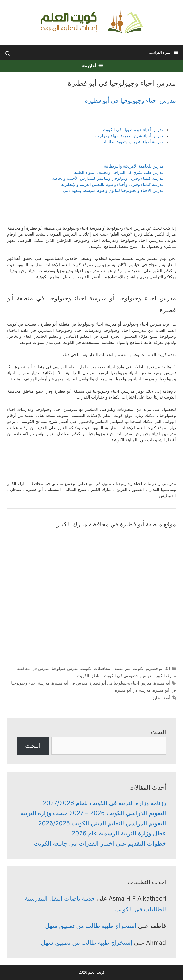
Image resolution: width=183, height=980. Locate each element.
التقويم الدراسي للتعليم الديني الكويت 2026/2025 (102, 823)
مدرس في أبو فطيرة (69, 683)
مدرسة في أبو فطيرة (133, 690)
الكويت (139, 668)
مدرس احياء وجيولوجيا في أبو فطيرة (130, 100)
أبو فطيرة (155, 668)
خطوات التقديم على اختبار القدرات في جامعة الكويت (100, 843)
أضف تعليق (160, 697)
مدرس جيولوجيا (65, 668)
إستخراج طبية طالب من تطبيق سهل (90, 925)
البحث (158, 732)
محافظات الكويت (95, 668)
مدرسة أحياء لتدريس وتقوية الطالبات (132, 141)
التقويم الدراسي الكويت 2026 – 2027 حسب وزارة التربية (93, 813)
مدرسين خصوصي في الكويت (128, 675)
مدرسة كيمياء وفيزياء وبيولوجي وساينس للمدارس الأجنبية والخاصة (108, 178)
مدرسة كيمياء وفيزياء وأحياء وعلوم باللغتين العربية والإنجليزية (112, 184)
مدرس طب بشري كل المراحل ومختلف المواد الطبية (119, 172)
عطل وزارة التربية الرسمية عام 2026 (119, 833)
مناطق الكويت (89, 675)
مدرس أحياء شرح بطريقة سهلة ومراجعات (128, 135)
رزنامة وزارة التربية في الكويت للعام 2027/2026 (104, 802)
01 (168, 668)
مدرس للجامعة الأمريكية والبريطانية (134, 166)
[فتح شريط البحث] (8, 53)
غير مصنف (121, 668)
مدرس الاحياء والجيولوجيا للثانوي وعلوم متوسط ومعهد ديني (113, 190)
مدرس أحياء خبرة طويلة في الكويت (133, 129)
